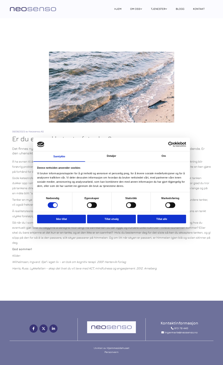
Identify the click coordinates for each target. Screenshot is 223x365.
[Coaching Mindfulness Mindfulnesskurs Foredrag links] (166, 9)
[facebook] (33, 328)
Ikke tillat (61, 218)
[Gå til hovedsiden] (33, 9)
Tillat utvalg (112, 218)
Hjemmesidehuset (118, 347)
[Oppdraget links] (141, 9)
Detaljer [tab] (111, 155)
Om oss (135, 8)
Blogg (180, 8)
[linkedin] (53, 328)
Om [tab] (164, 155)
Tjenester (158, 8)
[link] (136, 9)
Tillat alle (161, 218)
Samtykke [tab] (59, 156)
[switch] (92, 205)
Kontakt (199, 8)
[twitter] (43, 328)
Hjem (117, 8)
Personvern (111, 351)
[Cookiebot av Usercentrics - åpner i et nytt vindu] (171, 144)
